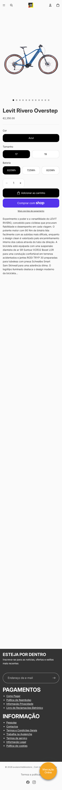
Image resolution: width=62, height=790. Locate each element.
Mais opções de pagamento (31, 211)
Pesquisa (11, 722)
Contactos (12, 726)
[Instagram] (34, 782)
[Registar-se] (54, 678)
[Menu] (4, 5)
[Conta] (50, 5)
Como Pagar (13, 695)
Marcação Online (48, 771)
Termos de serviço (16, 737)
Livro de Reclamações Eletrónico (24, 707)
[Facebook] (28, 782)
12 (48, 100)
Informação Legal (16, 741)
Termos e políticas (31, 774)
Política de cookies (16, 745)
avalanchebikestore (23, 767)
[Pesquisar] (11, 5)
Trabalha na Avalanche (19, 734)
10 (42, 100)
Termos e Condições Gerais (21, 730)
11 (45, 100)
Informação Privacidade (19, 703)
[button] (31, 639)
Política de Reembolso (18, 699)
